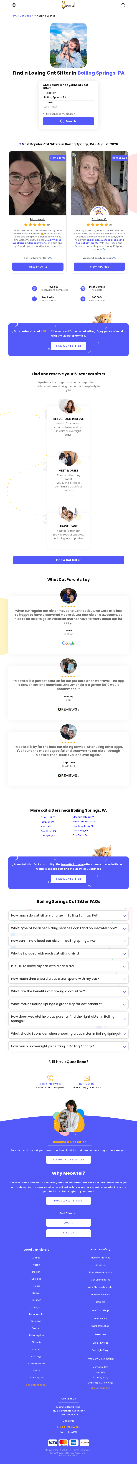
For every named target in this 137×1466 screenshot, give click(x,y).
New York (36, 1321)
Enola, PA (46, 826)
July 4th (100, 1372)
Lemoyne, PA (48, 835)
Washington (36, 1377)
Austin (36, 1264)
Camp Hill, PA (48, 817)
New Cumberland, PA (84, 821)
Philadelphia (36, 1335)
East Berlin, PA (80, 835)
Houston (36, 1299)
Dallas (36, 1285)
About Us (100, 1265)
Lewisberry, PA (80, 830)
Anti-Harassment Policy (72, 1454)
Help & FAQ (100, 1318)
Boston (36, 1271)
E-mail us (68, 1420)
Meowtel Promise (73, 335)
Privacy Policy (73, 1453)
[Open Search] (123, 5)
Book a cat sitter (68, 1200)
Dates (49, 102)
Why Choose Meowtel (100, 1287)
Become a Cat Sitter (69, 1159)
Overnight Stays (101, 1350)
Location (51, 92)
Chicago (36, 1278)
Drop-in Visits (100, 1342)
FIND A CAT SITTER (68, 346)
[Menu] (13, 5)
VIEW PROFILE (37, 266)
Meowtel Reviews (100, 1294)
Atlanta (36, 1257)
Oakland (36, 1328)
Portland (36, 1349)
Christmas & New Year (100, 1382)
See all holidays (100, 1387)
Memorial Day (100, 1367)
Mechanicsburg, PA (83, 816)
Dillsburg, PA (47, 822)
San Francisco (36, 1363)
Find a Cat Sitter (68, 560)
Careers (100, 1301)
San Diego (36, 1356)
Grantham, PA (48, 831)
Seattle (36, 1370)
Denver (36, 1292)
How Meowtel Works (100, 1272)
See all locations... (36, 1384)
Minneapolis (36, 1314)
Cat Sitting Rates (100, 1279)
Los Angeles (36, 1307)
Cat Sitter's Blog (100, 1325)
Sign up (68, 1233)
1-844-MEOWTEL (50, 1085)
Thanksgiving (100, 1377)
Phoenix (36, 1342)
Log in (68, 1222)
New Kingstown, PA (83, 826)
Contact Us (86, 1085)
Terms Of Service (58, 1453)
